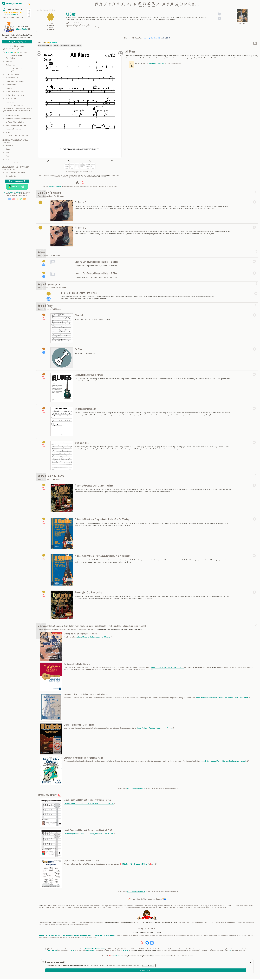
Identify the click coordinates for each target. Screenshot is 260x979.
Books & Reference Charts (136, 788)
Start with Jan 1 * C (10, 15)
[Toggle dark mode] (29, 4)
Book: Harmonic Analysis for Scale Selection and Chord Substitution (222, 698)
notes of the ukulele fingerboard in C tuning (93, 637)
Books (79, 45)
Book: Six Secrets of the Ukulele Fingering (167, 667)
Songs (73, 45)
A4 (153, 864)
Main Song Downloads (45, 45)
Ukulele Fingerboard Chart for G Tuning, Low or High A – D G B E (89, 834)
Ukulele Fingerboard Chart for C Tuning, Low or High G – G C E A (89, 803)
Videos (56, 45)
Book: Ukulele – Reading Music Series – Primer (154, 728)
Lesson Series (64, 45)
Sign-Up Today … (146, 970)
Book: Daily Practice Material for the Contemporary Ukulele (223, 761)
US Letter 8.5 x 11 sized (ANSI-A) (134, 864)
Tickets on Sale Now (22, 29)
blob (230, 950)
